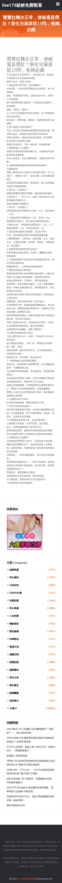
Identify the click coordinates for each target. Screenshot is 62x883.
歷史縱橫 (32, 631)
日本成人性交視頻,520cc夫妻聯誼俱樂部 (39, 862)
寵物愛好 (32, 669)
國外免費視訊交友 (16, 805)
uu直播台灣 (23, 866)
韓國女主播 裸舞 (12, 862)
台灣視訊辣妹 (50, 842)
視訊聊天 (32, 700)
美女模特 (32, 577)
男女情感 (32, 608)
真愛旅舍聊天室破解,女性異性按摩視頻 (21, 850)
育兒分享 (32, 677)
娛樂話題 (32, 662)
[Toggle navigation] (58, 4)
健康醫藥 (32, 693)
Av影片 (32, 708)
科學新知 (32, 639)
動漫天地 (32, 646)
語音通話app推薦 (48, 850)
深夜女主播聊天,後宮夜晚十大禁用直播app (40, 858)
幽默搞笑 (32, 623)
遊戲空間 (32, 654)
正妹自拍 (32, 585)
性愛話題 (32, 600)
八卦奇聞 (32, 616)
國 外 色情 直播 (37, 866)
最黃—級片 (10, 842)
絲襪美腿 (32, 569)
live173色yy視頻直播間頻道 (29, 842)
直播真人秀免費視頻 (17, 755)
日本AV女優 (32, 592)
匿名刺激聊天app (11, 858)
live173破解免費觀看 (26, 879)
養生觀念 (32, 685)
